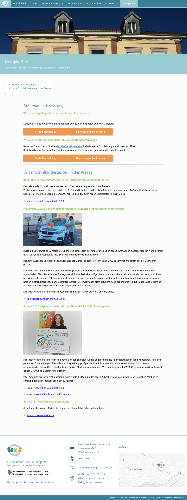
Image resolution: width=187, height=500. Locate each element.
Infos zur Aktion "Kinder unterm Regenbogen (49, 394)
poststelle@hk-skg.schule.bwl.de (95, 467)
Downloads (111, 3)
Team (34, 3)
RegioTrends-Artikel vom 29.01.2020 (45, 388)
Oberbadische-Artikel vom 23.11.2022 (46, 298)
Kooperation (94, 3)
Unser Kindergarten (52, 3)
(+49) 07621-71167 (87, 458)
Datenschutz (115, 497)
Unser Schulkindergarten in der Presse (31, 88)
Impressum (125, 497)
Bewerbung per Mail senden (90, 131)
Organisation (75, 3)
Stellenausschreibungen (24, 84)
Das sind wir (20, 3)
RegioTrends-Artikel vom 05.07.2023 (45, 201)
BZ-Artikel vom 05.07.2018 (40, 415)
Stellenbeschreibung (45, 131)
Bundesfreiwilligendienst (70, 146)
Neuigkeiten (129, 3)
